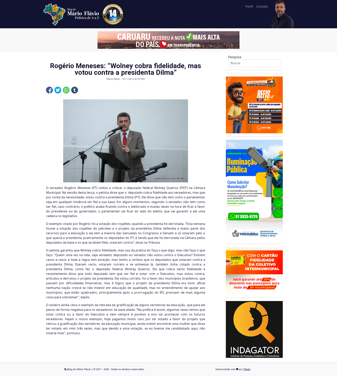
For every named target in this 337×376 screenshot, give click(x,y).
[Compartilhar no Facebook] (49, 90)
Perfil (249, 6)
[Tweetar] (57, 90)
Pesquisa (234, 57)
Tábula (246, 369)
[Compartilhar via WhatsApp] (66, 90)
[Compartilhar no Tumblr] (74, 90)
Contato (262, 6)
